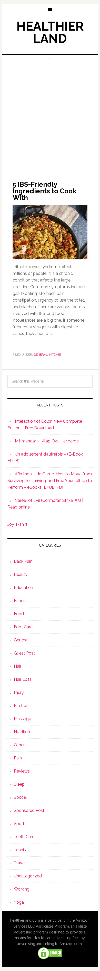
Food (19, 613)
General (41, 354)
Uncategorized (28, 876)
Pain (18, 758)
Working (21, 889)
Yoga (19, 902)
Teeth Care (24, 836)
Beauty (20, 574)
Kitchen (55, 354)
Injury (19, 692)
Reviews (22, 771)
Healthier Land (50, 32)
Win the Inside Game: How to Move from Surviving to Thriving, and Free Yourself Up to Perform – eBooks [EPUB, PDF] (49, 480)
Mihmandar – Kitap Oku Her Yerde (47, 441)
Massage (22, 718)
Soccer (20, 797)
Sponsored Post (29, 810)
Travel (20, 862)
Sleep (19, 784)
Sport (19, 823)
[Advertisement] (50, 118)
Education (23, 587)
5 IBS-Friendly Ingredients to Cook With (44, 191)
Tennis (20, 849)
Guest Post (24, 653)
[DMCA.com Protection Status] (50, 957)
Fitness (20, 600)
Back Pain (23, 561)
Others (20, 744)
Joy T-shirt (17, 524)
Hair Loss (23, 679)
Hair (17, 666)
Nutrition (22, 731)
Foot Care (23, 626)
